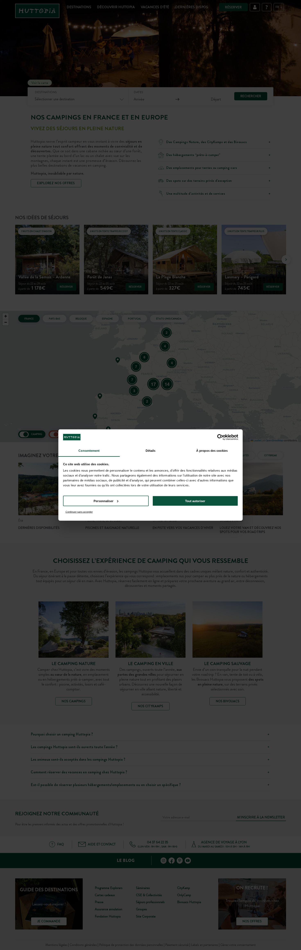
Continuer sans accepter (79, 512)
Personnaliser (103, 501)
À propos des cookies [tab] (212, 450)
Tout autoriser (195, 501)
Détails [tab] (151, 450)
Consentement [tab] (89, 450)
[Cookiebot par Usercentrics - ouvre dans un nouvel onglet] (220, 437)
